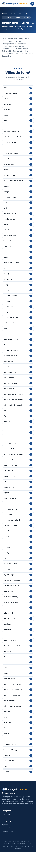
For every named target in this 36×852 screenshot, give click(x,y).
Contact (29, 843)
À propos (5, 825)
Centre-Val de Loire (15, 13)
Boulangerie (17, 3)
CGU (18, 841)
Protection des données (11, 843)
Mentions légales (8, 828)
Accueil (4, 13)
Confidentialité (25, 841)
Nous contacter (7, 831)
